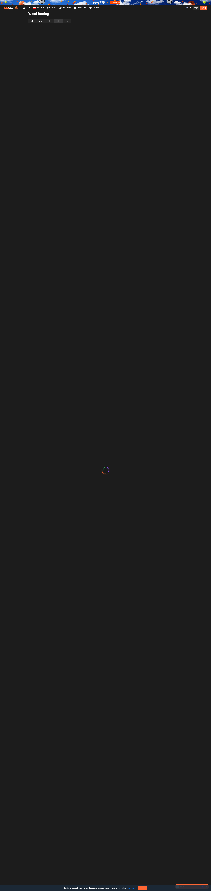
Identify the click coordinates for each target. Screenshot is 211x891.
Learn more (131, 888)
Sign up (203, 8)
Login (196, 8)
